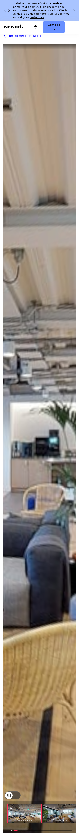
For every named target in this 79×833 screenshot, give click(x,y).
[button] (72, 27)
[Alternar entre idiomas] (36, 27)
